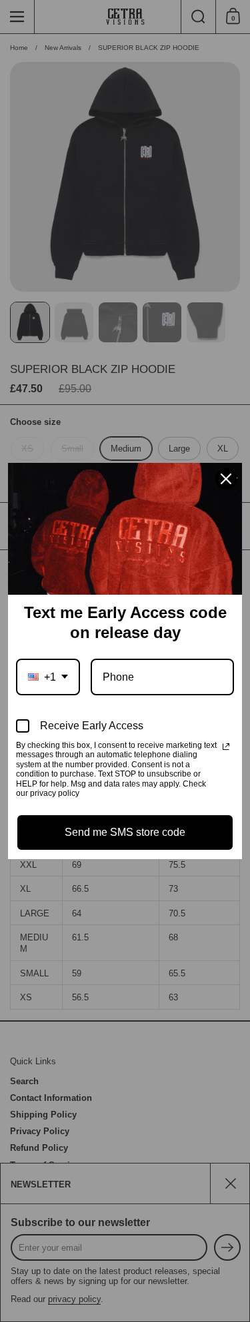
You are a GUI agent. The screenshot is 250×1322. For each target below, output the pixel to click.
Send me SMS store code (125, 832)
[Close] (226, 479)
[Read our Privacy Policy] (226, 747)
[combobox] (48, 677)
